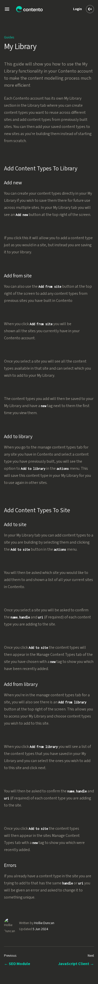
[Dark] (90, 9)
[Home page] (29, 9)
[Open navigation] (7, 9)
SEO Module (17, 964)
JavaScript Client (76, 964)
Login (77, 9)
